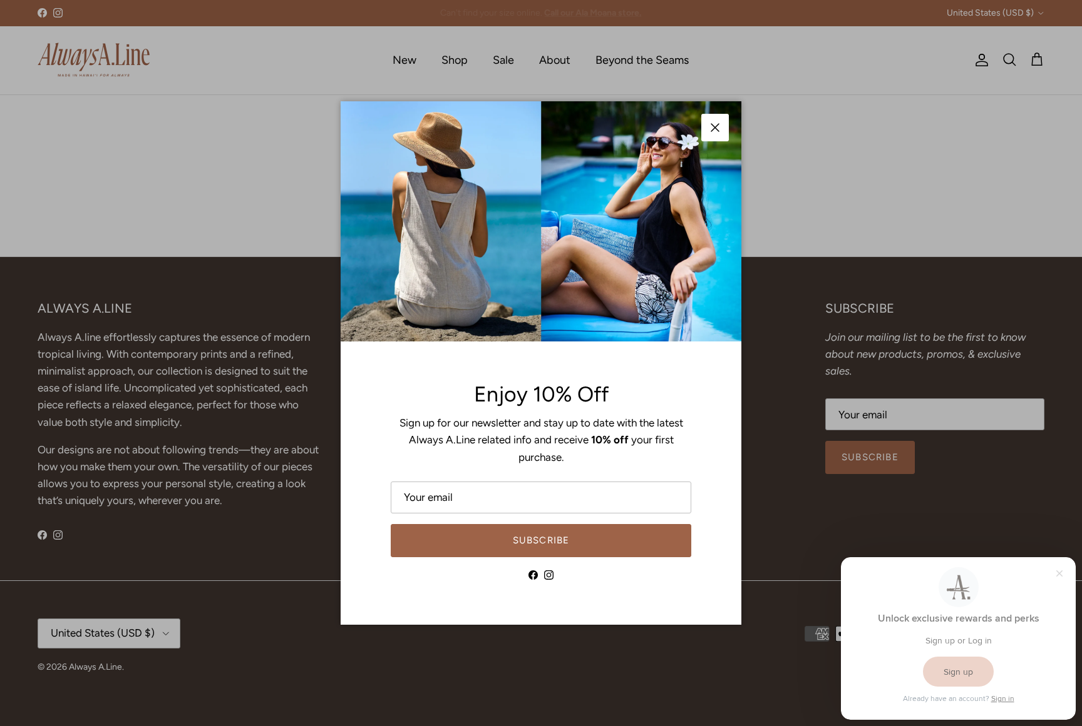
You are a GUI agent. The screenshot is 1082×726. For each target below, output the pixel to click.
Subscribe (541, 540)
